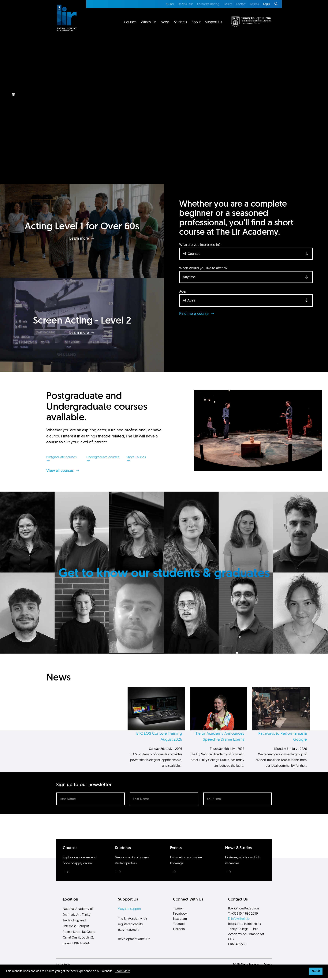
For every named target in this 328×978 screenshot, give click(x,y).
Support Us (213, 22)
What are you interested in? (199, 244)
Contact (240, 4)
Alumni (170, 4)
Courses (130, 22)
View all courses (60, 470)
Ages (183, 291)
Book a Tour (185, 4)
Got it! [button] (316, 971)
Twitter (178, 908)
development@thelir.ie (134, 939)
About (196, 22)
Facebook (180, 913)
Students (180, 22)
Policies (254, 4)
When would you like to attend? (203, 268)
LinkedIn (179, 929)
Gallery (228, 4)
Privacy (268, 964)
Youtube (179, 924)
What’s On (148, 22)
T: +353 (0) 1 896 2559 (243, 913)
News (165, 22)
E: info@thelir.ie (239, 918)
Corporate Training (208, 4)
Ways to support (129, 909)
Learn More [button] (122, 971)
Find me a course (194, 313)
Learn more (79, 238)
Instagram (180, 918)
